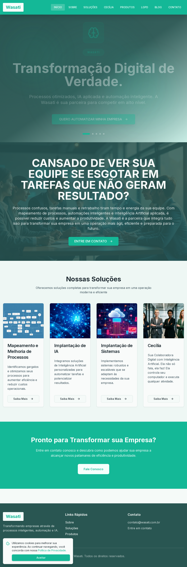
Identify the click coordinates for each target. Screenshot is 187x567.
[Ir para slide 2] (90, 127)
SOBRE (72, 7)
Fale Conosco (93, 469)
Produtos (71, 534)
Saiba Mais (20, 398)
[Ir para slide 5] (103, 127)
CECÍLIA (109, 7)
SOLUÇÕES (90, 7)
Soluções (71, 528)
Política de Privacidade (52, 550)
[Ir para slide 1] (83, 127)
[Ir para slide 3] (96, 127)
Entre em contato (140, 528)
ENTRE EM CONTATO (90, 241)
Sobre (69, 522)
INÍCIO (58, 7)
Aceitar (41, 557)
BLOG (158, 7)
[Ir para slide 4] (100, 127)
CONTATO (174, 7)
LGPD (144, 7)
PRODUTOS (127, 7)
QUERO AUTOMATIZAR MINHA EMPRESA (90, 113)
